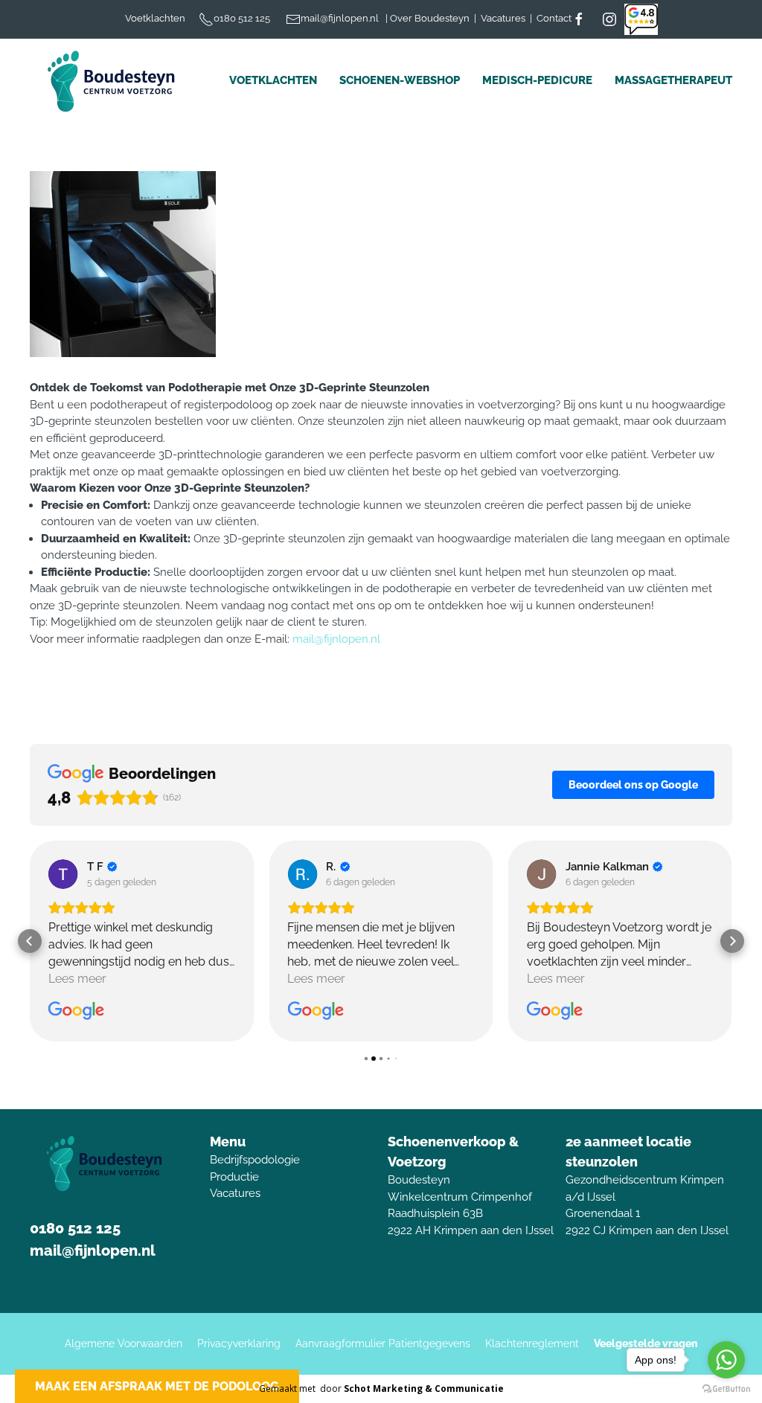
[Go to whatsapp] (726, 1359)
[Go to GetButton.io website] (726, 1388)
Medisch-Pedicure (537, 80)
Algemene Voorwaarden (123, 1343)
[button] (30, 941)
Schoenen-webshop (399, 80)
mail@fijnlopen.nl (336, 639)
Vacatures (235, 1193)
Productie (234, 1177)
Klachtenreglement (532, 1343)
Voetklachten (273, 80)
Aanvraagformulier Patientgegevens (382, 1343)
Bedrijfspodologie (255, 1159)
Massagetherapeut (673, 80)
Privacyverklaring (239, 1343)
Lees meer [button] (77, 979)
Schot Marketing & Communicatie (424, 1388)
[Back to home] (114, 80)
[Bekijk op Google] (63, 874)
